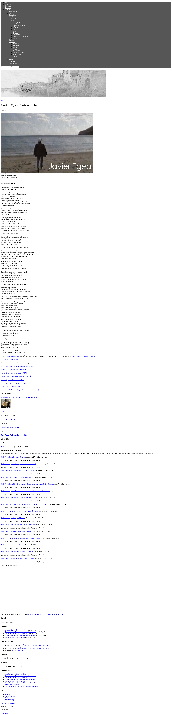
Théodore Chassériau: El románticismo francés (35, 645)
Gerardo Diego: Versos (19, 647)
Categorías (8, 9)
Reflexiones (16, 51)
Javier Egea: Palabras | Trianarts (15, 545)
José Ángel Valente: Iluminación (14, 435)
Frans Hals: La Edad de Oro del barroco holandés (20, 683)
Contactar (8, 6)
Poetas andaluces (13, 397)
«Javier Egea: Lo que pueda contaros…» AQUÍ (16, 376)
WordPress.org (9, 700)
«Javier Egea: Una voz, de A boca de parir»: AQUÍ (17, 366)
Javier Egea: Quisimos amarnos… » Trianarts (19, 551)
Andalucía (16, 24)
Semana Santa (17, 34)
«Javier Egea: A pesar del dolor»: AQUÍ (13, 383)
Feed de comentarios (11, 698)
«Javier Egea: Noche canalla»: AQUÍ (12, 380)
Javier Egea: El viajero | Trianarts (15, 457)
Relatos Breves (17, 54)
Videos (15, 38)
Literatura (12, 42)
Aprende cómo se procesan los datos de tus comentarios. (46, 614)
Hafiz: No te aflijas (17, 650)
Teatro (15, 56)
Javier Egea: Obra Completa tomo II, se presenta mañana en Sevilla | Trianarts (29, 484)
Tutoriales (12, 61)
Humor (15, 29)
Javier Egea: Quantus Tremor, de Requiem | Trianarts (21, 497)
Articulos (16, 43)
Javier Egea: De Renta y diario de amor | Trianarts (20, 464)
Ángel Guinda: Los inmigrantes (15, 637)
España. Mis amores (19, 26)
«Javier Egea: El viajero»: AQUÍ (11, 386)
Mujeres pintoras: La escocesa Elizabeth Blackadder (32, 648)
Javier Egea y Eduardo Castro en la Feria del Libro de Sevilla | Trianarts (27, 491)
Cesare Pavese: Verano (10, 427)
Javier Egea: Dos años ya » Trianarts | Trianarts (19, 477)
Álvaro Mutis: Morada (12, 685)
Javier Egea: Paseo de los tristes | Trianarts (18, 531)
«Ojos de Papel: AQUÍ (90, 356)
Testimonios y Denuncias (21, 36)
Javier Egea (4, 397)
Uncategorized (13, 63)
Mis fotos (12, 58)
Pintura (11, 60)
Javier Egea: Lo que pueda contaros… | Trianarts (20, 524)
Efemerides (12, 15)
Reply (3, 447)
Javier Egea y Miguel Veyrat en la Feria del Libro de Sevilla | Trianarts (27, 504)
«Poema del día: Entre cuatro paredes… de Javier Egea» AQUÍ (20, 390)
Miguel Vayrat (76, 356)
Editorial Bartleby (13, 356)
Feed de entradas (10, 696)
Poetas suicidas (34, 397)
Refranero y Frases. (19, 52)
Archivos (4, 666)
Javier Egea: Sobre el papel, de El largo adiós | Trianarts (22, 511)
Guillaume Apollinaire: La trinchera (16, 633)
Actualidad (16, 22)
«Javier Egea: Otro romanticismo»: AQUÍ (14, 369)
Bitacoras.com (9, 447)
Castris (8, 706)
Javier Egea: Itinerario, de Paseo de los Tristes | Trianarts (22, 538)
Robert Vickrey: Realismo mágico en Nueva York (20, 632)
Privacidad (8, 8)
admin (2, 412)
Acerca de (8, 4)
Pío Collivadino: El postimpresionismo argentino (20, 635)
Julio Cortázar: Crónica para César (15, 630)
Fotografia (16, 27)
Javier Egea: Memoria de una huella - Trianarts (19, 558)
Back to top (4, 713)
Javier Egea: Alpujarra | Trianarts (15, 518)
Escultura (12, 17)
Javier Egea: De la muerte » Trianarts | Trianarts (20, 470)
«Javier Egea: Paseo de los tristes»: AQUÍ (14, 373)
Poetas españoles (24, 397)
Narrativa (16, 45)
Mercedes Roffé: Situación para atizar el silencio (20, 420)
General (11, 20)
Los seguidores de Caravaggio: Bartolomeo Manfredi (21, 686)
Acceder (7, 694)
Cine (10, 13)
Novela (15, 47)
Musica (15, 31)
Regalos (15, 33)
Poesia (15, 49)
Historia (11, 40)
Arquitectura (13, 11)
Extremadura (13, 18)
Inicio (6, 2)
